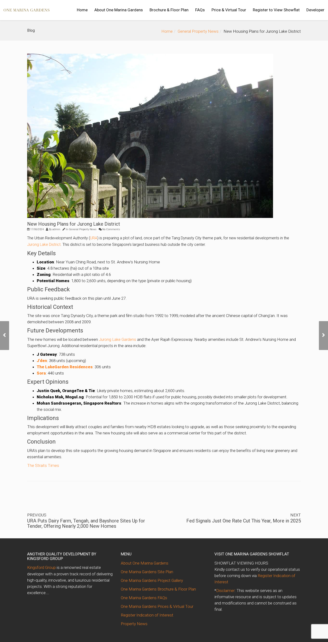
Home (82, 9)
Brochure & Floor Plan (169, 9)
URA (93, 238)
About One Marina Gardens (118, 9)
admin (56, 229)
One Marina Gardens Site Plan (147, 571)
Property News (134, 623)
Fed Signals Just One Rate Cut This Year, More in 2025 (243, 521)
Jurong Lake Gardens (117, 339)
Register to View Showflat (276, 9)
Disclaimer (225, 590)
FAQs (200, 9)
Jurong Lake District (44, 244)
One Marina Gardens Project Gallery (152, 580)
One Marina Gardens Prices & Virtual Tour (157, 606)
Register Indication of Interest (147, 615)
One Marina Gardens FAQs (144, 597)
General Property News (198, 31)
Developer (315, 9)
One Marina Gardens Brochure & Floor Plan (158, 589)
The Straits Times (43, 465)
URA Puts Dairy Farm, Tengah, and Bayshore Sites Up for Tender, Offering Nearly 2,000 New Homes (86, 523)
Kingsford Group (41, 567)
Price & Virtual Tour (229, 9)
